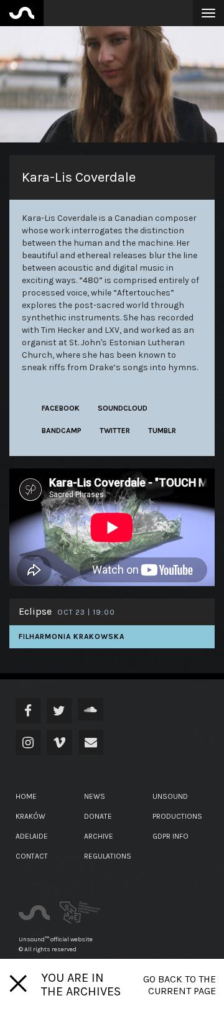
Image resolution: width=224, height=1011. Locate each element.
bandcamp (62, 430)
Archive (98, 836)
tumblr (162, 430)
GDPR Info (170, 836)
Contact (32, 856)
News (94, 796)
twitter (115, 430)
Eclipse (35, 611)
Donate (98, 816)
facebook (61, 408)
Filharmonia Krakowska (71, 636)
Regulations (107, 856)
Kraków (30, 816)
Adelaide (32, 836)
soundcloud (122, 408)
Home (26, 796)
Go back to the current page (179, 985)
